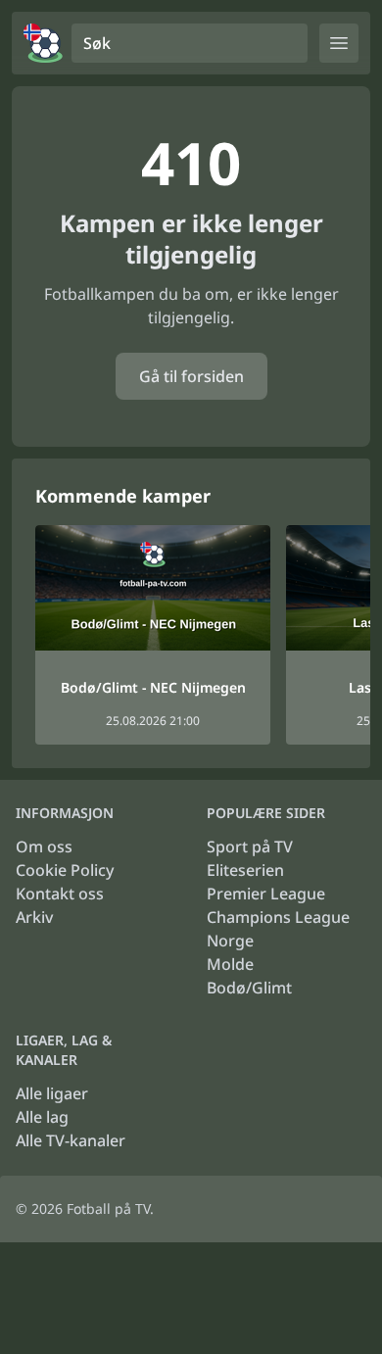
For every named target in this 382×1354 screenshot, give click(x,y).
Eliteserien (245, 870)
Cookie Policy (65, 870)
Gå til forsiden (191, 376)
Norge (230, 940)
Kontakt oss (60, 893)
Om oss (44, 846)
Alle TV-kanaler (70, 1140)
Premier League (266, 893)
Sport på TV (250, 846)
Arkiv (34, 917)
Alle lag (42, 1117)
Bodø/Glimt (249, 987)
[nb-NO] (43, 43)
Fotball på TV (108, 1208)
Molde (230, 964)
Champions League (278, 917)
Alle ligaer (52, 1093)
